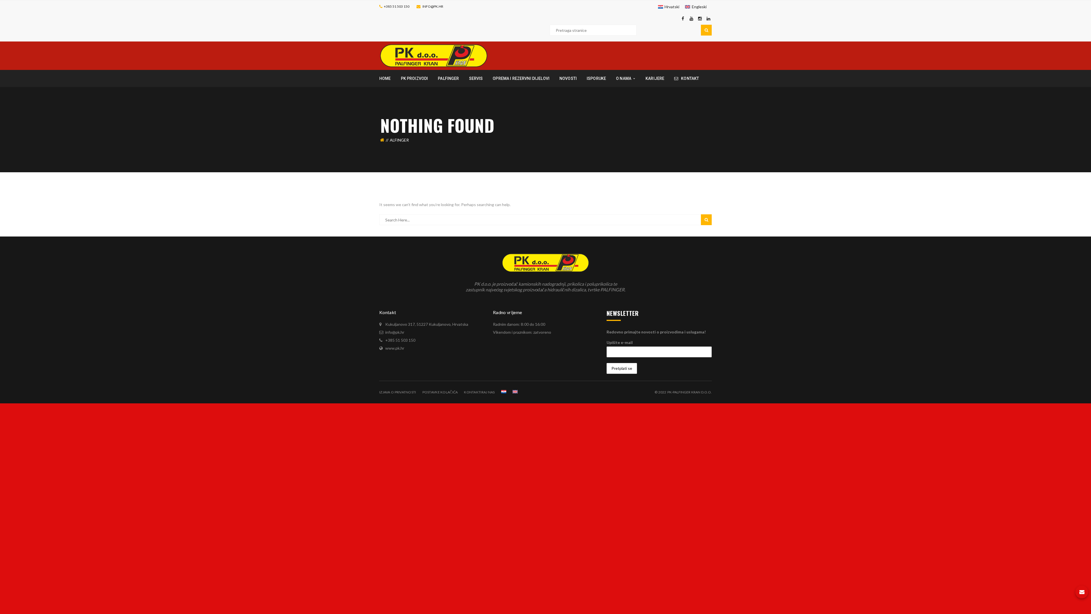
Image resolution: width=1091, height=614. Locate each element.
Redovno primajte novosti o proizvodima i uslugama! (656, 331)
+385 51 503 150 (396, 6)
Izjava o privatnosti (397, 392)
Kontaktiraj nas (479, 392)
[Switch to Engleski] (515, 391)
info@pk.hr (432, 6)
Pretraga (706, 30)
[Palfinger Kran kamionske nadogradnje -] (433, 55)
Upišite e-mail (620, 342)
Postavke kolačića (440, 392)
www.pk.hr (394, 348)
